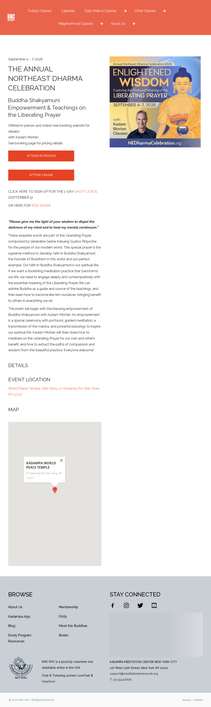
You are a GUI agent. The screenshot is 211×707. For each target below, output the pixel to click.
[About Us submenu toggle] (134, 23)
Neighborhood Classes (75, 24)
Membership (68, 607)
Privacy (187, 700)
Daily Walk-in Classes (100, 11)
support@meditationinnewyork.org (134, 673)
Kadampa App (19, 616)
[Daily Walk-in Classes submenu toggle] (125, 11)
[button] (54, 490)
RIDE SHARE (41, 206)
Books (63, 635)
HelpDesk (48, 681)
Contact (198, 700)
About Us (118, 24)
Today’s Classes (39, 11)
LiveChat (84, 675)
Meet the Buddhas (73, 626)
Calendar (68, 11)
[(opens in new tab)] (21, 667)
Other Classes (145, 11)
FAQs (63, 616)
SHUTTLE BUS (85, 192)
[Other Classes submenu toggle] (165, 11)
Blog (11, 626)
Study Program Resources (19, 638)
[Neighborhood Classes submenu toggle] (102, 23)
